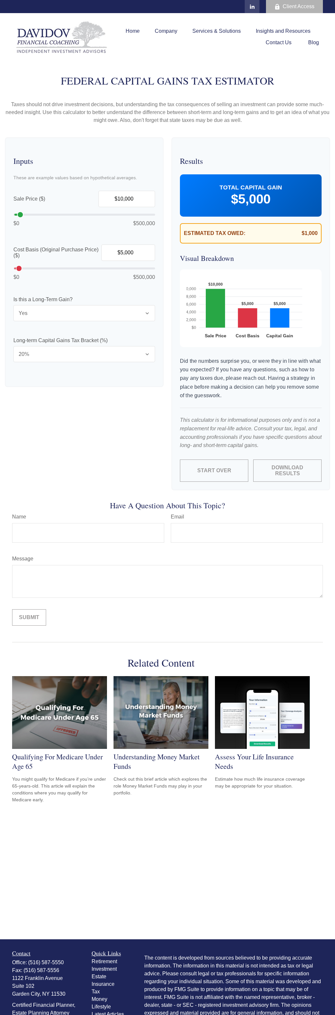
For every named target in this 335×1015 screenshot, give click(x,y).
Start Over (214, 470)
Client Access (298, 6)
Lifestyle (101, 1006)
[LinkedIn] (252, 6)
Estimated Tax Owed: (214, 233)
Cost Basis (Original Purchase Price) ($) (55, 252)
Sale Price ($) (29, 199)
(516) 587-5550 (46, 962)
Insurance (103, 984)
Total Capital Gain (251, 187)
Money (99, 999)
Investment (104, 969)
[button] (132, 31)
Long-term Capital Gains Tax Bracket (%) (60, 340)
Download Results (287, 470)
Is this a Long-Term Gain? (43, 299)
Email (177, 516)
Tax (96, 991)
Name (19, 516)
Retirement (104, 961)
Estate (99, 976)
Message (22, 558)
